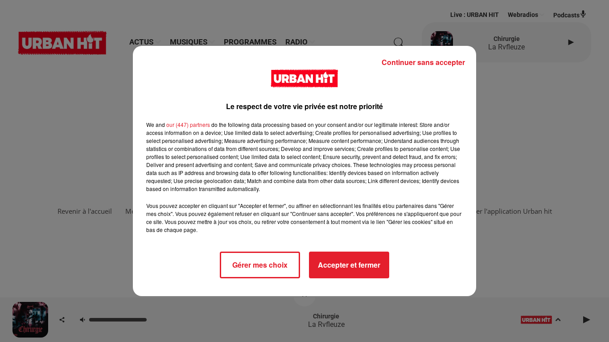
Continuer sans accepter (423, 62)
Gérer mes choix (260, 265)
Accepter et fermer (349, 265)
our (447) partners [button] (188, 124)
